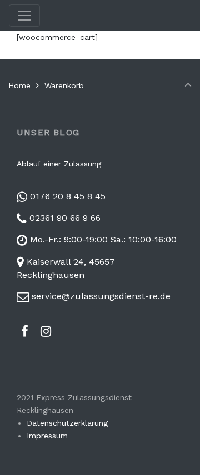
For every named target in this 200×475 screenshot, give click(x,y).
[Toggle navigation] (24, 15)
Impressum (47, 435)
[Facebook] (25, 331)
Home (19, 85)
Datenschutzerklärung (67, 422)
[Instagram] (46, 331)
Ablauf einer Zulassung (59, 163)
